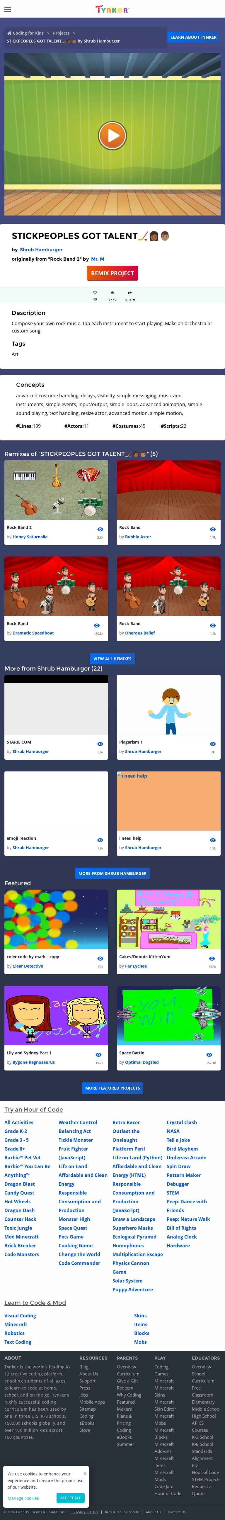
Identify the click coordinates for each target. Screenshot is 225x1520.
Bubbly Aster (138, 537)
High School (204, 1416)
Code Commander (79, 1263)
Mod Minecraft (21, 1237)
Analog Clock (182, 1237)
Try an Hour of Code (33, 1109)
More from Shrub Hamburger (112, 873)
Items (140, 1324)
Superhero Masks (132, 1228)
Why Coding (129, 1395)
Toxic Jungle (18, 1228)
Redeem (125, 1388)
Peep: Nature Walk (188, 1219)
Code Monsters (21, 1254)
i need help (130, 838)
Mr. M (97, 259)
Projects (61, 33)
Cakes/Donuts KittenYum (145, 956)
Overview (126, 1367)
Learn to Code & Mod (35, 1302)
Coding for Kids (28, 33)
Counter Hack (20, 1219)
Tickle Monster (76, 1140)
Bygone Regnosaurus (34, 1062)
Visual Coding (20, 1315)
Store (84, 1430)
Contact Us (177, 1512)
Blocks (141, 1333)
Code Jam (163, 1486)
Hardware (178, 1245)
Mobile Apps (92, 1402)
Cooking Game (76, 1245)
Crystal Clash (182, 1122)
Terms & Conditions (49, 1512)
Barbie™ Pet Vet (22, 1157)
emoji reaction (21, 838)
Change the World (79, 1254)
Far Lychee (136, 966)
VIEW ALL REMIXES (112, 658)
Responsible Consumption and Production (80, 1202)
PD (195, 1465)
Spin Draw (179, 1166)
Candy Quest (19, 1193)
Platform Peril (128, 1149)
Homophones (128, 1245)
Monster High (74, 1219)
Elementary (203, 1402)
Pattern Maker (184, 1175)
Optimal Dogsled (142, 1062)
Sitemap (87, 1409)
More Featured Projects (112, 1088)
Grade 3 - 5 (16, 1140)
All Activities (18, 1122)
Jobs (83, 1395)
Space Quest (73, 1228)
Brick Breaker (20, 1245)
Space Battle (131, 1053)
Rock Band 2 (19, 527)
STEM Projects (206, 1479)
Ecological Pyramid (134, 1237)
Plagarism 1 (131, 742)
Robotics (14, 1333)
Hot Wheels (17, 1201)
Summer (125, 1444)
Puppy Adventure (132, 1289)
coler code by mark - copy (33, 956)
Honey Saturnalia (30, 537)
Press (84, 1388)
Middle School (206, 1409)
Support (87, 1381)
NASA (173, 1131)
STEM (173, 1193)
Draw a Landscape (133, 1219)
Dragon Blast (19, 1184)
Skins (140, 1315)
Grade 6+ (14, 1149)
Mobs (140, 1342)
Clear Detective (28, 966)
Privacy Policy (84, 1512)
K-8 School (202, 1444)
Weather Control (78, 1122)
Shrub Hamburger (41, 249)
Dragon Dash (19, 1210)
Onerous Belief (140, 633)
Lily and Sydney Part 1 (29, 1053)
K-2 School (202, 1437)
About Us (88, 1374)
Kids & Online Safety (122, 1512)
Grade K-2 (15, 1131)
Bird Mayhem (182, 1149)
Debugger (178, 1184)
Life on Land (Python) (137, 1157)
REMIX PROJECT (112, 273)
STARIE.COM (19, 742)
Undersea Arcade (186, 1157)
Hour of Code (167, 1493)
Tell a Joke (178, 1140)
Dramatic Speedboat (33, 633)
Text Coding (17, 1342)
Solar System (127, 1281)
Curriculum (128, 1374)
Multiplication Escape (137, 1254)
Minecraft (15, 1324)
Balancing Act (75, 1131)
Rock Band (130, 527)
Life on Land (73, 1166)
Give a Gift (127, 1381)
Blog (83, 1367)
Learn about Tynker (194, 37)
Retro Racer (126, 1122)
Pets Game (71, 1237)
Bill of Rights (181, 1228)
